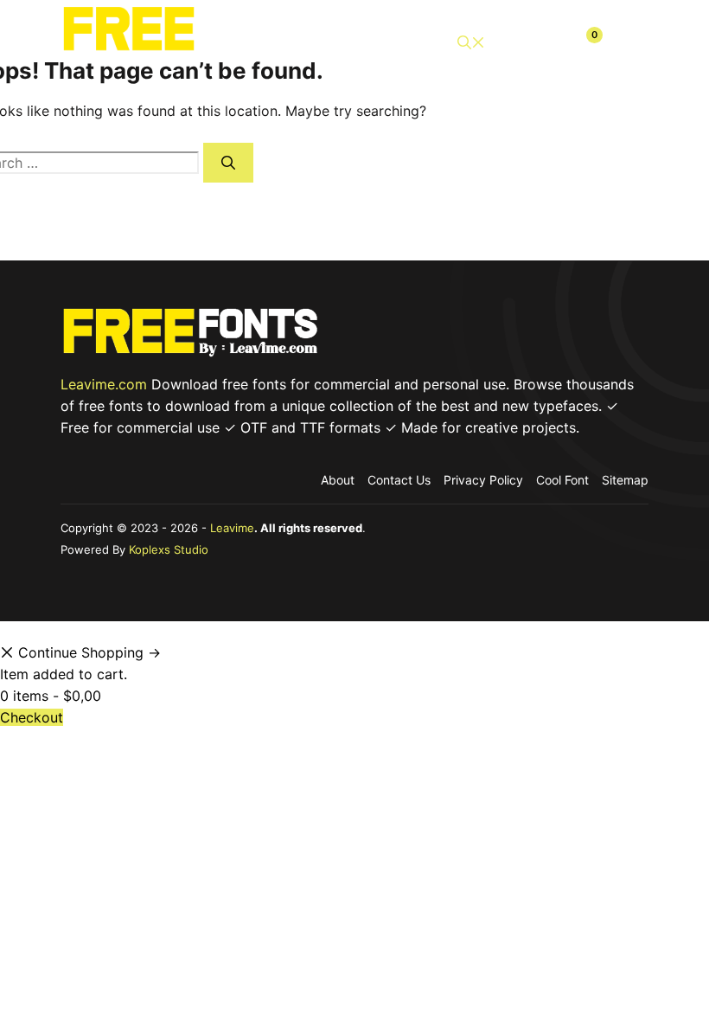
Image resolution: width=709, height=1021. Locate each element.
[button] (471, 43)
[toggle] (627, 42)
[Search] (228, 163)
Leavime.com (104, 384)
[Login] (544, 42)
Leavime (232, 528)
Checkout (31, 717)
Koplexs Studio (168, 549)
